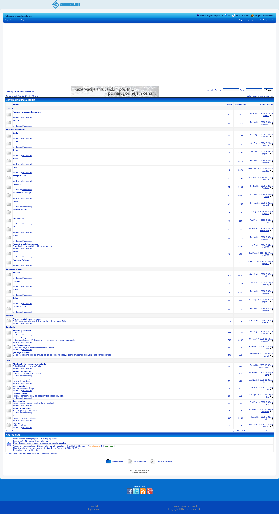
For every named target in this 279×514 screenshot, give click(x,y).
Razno (9, 361)
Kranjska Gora (19, 176)
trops (267, 375)
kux (267, 404)
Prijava (24, 20)
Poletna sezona (20, 394)
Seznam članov (243, 15)
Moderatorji (27, 117)
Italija (15, 289)
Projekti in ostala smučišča (25, 244)
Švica (15, 298)
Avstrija (16, 272)
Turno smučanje (20, 386)
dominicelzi (264, 231)
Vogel (15, 235)
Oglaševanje (95, 509)
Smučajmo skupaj (21, 353)
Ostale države (19, 306)
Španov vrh (18, 218)
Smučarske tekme (21, 345)
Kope (15, 167)
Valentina (265, 412)
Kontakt (95, 506)
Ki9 (267, 397)
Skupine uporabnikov (264, 15)
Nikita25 (265, 188)
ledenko (265, 322)
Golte (15, 150)
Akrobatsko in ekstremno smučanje (29, 364)
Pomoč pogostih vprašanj (211, 15)
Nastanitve (18, 423)
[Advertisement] (139, 53)
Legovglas (61, 443)
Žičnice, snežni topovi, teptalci (27, 319)
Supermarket (19, 401)
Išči (229, 15)
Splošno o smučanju (22, 330)
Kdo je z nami (13, 435)
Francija (16, 281)
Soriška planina (20, 210)
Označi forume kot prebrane (18, 431)
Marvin (266, 382)
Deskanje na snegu (22, 379)
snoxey (266, 285)
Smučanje (10, 327)
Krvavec (17, 184)
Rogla (15, 201)
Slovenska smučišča (15, 129)
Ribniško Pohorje (21, 260)
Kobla (15, 251)
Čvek (15, 416)
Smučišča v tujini (14, 269)
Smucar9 (265, 124)
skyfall (266, 356)
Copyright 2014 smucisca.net (184, 509)
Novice (16, 120)
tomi (267, 222)
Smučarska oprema (22, 338)
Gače (15, 141)
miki (267, 348)
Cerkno (16, 133)
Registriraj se (11, 20)
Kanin (15, 158)
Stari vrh (17, 227)
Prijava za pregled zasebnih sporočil (256, 20)
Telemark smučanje (22, 408)
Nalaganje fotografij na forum (18, 16)
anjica (266, 276)
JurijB (266, 196)
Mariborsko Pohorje (22, 193)
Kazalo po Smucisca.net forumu (20, 92)
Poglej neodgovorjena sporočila (259, 96)
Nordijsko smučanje (22, 371)
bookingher (264, 367)
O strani (9, 108)
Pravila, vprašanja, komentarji (27, 112)
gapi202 (265, 145)
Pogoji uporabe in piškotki (184, 506)
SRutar (266, 116)
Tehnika (9, 316)
